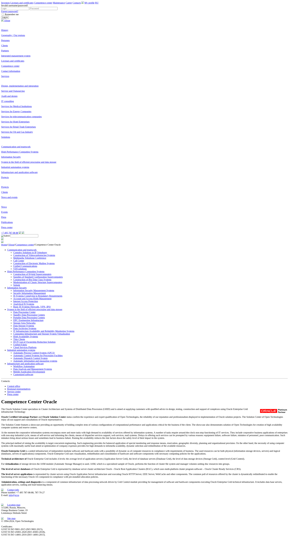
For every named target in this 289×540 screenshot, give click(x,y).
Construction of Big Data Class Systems (32, 279)
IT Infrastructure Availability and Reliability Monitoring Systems (43, 331)
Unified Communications (25, 266)
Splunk (16, 285)
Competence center (43, 3)
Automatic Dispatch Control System (30, 358)
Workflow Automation (24, 366)
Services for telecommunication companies (21, 116)
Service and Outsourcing (13, 91)
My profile (89, 3)
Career (69, 3)
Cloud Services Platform (24, 347)
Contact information (10, 71)
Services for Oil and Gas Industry (17, 132)
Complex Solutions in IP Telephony (30, 252)
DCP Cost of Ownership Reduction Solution (34, 342)
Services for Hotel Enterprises (15, 121)
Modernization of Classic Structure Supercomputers (37, 282)
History (4, 30)
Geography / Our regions (13, 35)
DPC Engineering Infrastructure (28, 320)
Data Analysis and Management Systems (32, 369)
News (4, 207)
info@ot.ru (14, 495)
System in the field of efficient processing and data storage (28, 162)
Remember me (12, 14)
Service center (14, 391)
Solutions (5, 137)
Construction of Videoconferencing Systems (34, 255)
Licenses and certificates (21, 3)
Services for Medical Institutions (16, 106)
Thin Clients (19, 339)
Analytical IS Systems (23, 304)
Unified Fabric (20, 344)
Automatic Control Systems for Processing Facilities (38, 355)
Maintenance (59, 3)
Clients (4, 45)
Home (4, 244)
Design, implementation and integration (20, 86)
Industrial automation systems (15, 167)
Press (3, 217)
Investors (5, 3)
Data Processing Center (24, 312)
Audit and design (9, 96)
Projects (5, 177)
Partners (5, 50)
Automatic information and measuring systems (35, 361)
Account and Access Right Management (32, 298)
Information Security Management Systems (33, 290)
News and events (9, 197)
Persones (5, 40)
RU (97, 3)
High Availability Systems (25, 336)
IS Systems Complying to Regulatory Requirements (37, 296)
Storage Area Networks (24, 323)
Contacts (77, 3)
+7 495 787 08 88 (9, 233)
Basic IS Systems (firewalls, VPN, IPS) (32, 306)
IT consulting (7, 101)
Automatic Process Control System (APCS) (34, 353)
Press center (6, 227)
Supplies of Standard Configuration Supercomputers (38, 277)
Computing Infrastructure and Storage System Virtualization (41, 334)
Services (5, 76)
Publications (7, 222)
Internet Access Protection (25, 301)
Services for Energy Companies (16, 111)
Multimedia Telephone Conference (29, 258)
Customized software (23, 374)
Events (4, 212)
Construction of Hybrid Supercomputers (32, 274)
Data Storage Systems (23, 325)
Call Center (18, 260)
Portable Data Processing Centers (29, 317)
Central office (13, 386)
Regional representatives (18, 389)
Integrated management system (15, 55)
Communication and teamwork (16, 146)
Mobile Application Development (29, 371)
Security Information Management (29, 293)
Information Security (11, 157)
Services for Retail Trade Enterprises (18, 127)
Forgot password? (9, 11)
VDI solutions (20, 269)
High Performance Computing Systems (19, 152)
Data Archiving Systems (24, 328)
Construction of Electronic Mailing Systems (34, 263)
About (7, 20)
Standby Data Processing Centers (29, 315)
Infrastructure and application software (19, 172)
